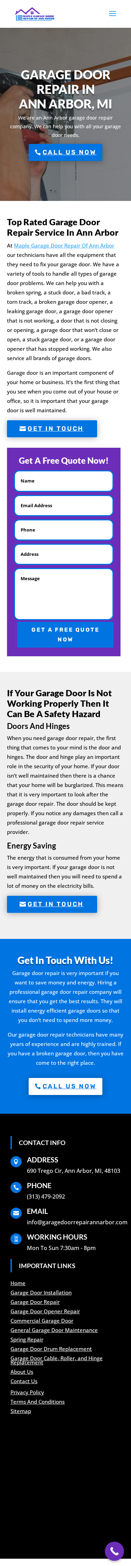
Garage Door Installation (41, 1292)
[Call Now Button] (114, 1551)
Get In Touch (55, 428)
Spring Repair (26, 1339)
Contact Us (23, 1381)
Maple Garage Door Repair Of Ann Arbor (64, 245)
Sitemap (20, 1410)
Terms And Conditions (37, 1401)
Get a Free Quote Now (65, 634)
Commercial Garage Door (41, 1320)
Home (18, 1283)
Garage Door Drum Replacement (51, 1348)
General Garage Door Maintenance (54, 1329)
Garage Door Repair (35, 1301)
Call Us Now (69, 152)
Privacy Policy (27, 1392)
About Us (21, 1371)
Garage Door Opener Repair (45, 1311)
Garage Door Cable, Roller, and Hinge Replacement (56, 1360)
